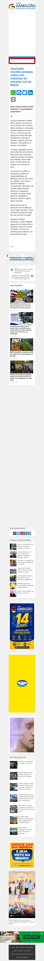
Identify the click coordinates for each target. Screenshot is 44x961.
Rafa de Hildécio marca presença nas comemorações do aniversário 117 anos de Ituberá (21, 922)
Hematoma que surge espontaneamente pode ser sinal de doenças (25, 585)
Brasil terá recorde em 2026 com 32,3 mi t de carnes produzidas (23, 270)
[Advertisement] (22, 33)
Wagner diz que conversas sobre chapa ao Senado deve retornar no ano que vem (20, 276)
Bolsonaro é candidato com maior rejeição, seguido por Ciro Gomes (25, 562)
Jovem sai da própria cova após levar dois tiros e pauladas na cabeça (25, 546)
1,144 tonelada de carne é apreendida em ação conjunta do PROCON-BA (25, 577)
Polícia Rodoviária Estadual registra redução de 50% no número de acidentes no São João (21, 377)
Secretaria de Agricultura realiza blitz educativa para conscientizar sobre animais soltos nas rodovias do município (21, 330)
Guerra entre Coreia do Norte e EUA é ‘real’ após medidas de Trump (24, 570)
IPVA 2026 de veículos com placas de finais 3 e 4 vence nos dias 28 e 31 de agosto (20, 306)
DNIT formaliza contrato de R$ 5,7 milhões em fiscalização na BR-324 (21, 354)
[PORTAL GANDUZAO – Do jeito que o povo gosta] (22, 6)
